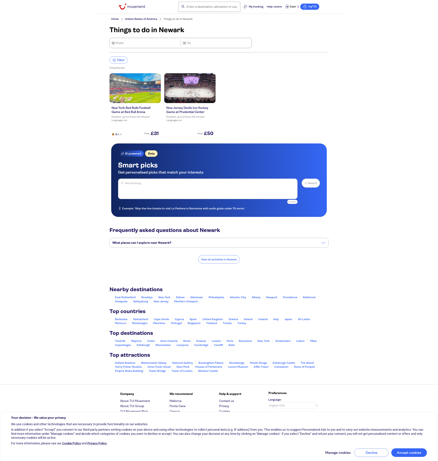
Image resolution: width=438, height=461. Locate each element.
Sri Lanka (304, 319)
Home (115, 19)
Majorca (136, 341)
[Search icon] (183, 6)
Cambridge (201, 345)
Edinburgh (143, 345)
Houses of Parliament (208, 366)
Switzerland (140, 319)
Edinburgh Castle (284, 362)
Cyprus (179, 319)
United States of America (141, 19)
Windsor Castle (208, 370)
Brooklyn (147, 297)
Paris (230, 341)
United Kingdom (212, 319)
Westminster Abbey (153, 362)
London (216, 341)
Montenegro (139, 323)
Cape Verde (161, 319)
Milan (313, 341)
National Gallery (182, 362)
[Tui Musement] (134, 7)
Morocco (120, 323)
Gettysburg (140, 301)
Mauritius (159, 323)
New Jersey (161, 301)
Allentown (196, 297)
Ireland (248, 319)
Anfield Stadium (125, 362)
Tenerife (120, 341)
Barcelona (245, 341)
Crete (151, 341)
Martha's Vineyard (186, 301)
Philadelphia (216, 297)
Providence (290, 297)
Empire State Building (129, 370)
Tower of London (181, 370)
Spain (193, 319)
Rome (187, 341)
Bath (232, 345)
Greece (233, 319)
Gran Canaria (169, 341)
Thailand (211, 323)
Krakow (201, 341)
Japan (288, 319)
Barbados (121, 319)
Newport (271, 297)
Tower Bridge (157, 370)
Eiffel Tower (261, 366)
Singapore (194, 323)
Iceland (263, 319)
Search (312, 183)
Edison (180, 297)
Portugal (176, 323)
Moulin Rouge (258, 362)
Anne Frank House (159, 366)
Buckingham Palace (210, 362)
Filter (121, 60)
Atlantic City (238, 297)
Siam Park (182, 366)
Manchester (163, 345)
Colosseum (281, 366)
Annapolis (121, 301)
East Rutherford (125, 297)
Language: (274, 399)
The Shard (307, 362)
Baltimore (309, 297)
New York (164, 297)
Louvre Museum (238, 366)
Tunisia (227, 323)
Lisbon (300, 341)
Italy (276, 319)
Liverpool (182, 345)
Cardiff (218, 345)
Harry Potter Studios (128, 366)
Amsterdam (283, 341)
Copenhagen (123, 345)
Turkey (241, 323)
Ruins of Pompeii (304, 366)
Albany (256, 297)
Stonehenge (236, 362)
